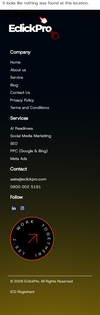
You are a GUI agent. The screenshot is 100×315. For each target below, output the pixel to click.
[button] (89, 16)
